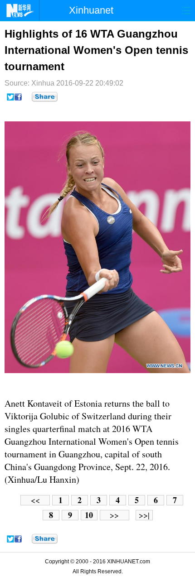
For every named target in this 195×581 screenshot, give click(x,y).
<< (35, 500)
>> (114, 515)
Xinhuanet (91, 10)
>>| (144, 515)
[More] (45, 97)
